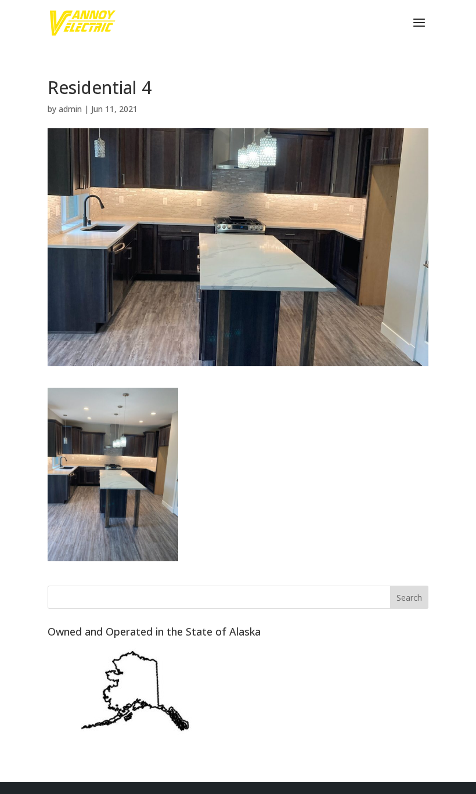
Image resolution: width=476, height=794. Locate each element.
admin (70, 108)
